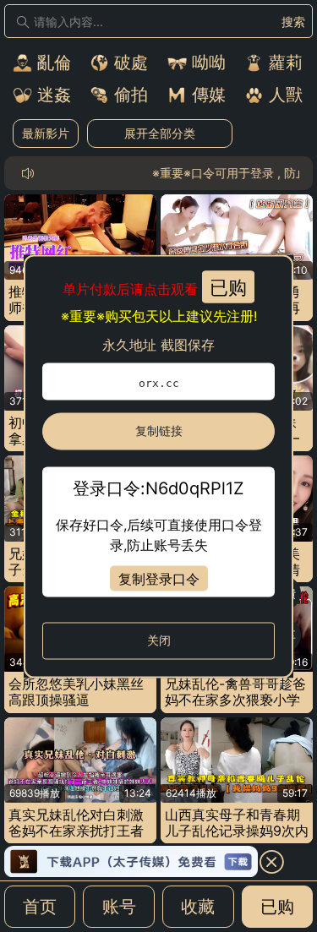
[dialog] (158, 466)
